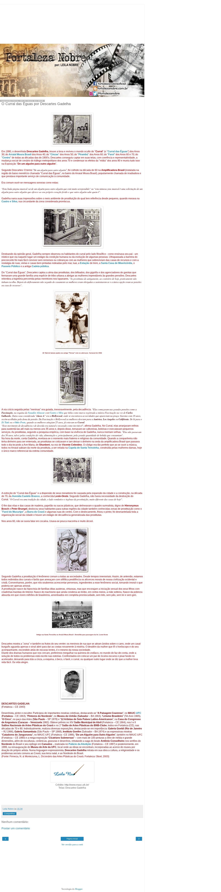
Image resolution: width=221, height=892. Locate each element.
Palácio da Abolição (80, 744)
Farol (111, 154)
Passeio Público (11, 266)
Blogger (78, 889)
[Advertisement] (72, 23)
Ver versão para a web (72, 844)
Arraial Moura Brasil (20, 154)
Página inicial (72, 839)
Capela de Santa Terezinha (83, 447)
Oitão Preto (20, 422)
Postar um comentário (16, 828)
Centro (6, 157)
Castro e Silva (9, 201)
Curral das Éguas (117, 151)
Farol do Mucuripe (12, 512)
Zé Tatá (5, 422)
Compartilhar (9, 814)
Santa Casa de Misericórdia (116, 263)
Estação (84, 263)
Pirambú (83, 154)
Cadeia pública (40, 266)
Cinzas (54, 154)
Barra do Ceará (36, 512)
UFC (138, 713)
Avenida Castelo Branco (26, 496)
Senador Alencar (36, 412)
